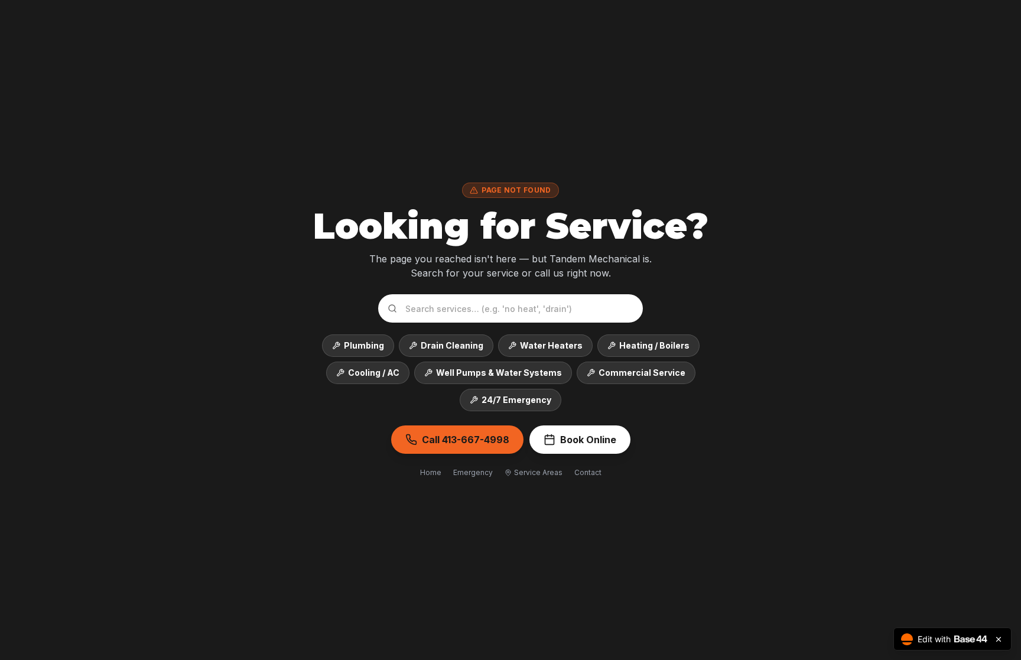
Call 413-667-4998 (465, 440)
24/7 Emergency (516, 400)
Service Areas (538, 472)
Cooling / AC (373, 373)
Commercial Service (642, 373)
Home (430, 472)
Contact (587, 472)
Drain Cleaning (452, 345)
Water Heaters (551, 345)
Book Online (588, 440)
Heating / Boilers (654, 345)
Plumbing (364, 345)
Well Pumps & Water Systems (499, 373)
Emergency (473, 472)
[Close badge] (998, 639)
